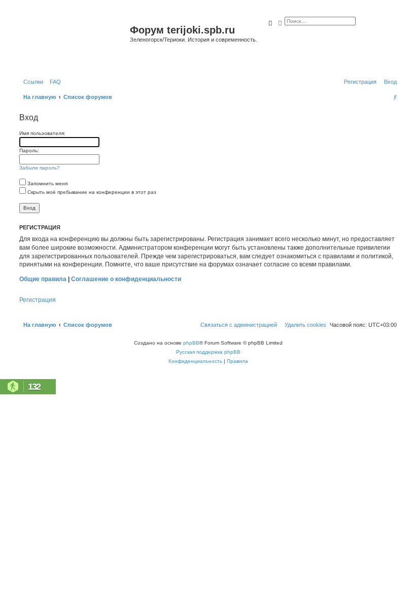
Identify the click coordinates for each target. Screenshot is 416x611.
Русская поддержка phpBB (208, 352)
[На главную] (73, 42)
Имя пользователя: (42, 133)
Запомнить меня (46, 183)
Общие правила (42, 279)
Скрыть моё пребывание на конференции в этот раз (91, 192)
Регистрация (37, 299)
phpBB (191, 343)
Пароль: (29, 150)
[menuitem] (53, 82)
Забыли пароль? (39, 168)
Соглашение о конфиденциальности (126, 279)
